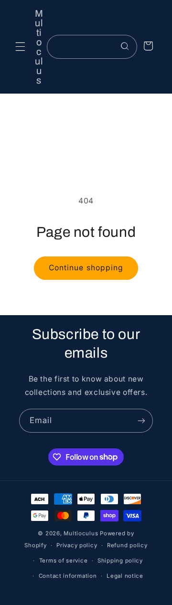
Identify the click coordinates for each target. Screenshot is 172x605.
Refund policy (127, 545)
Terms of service (63, 560)
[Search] (125, 46)
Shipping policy (120, 560)
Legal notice (125, 576)
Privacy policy (76, 545)
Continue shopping (86, 267)
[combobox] (91, 46)
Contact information (68, 576)
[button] (20, 47)
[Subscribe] (141, 420)
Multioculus (81, 533)
